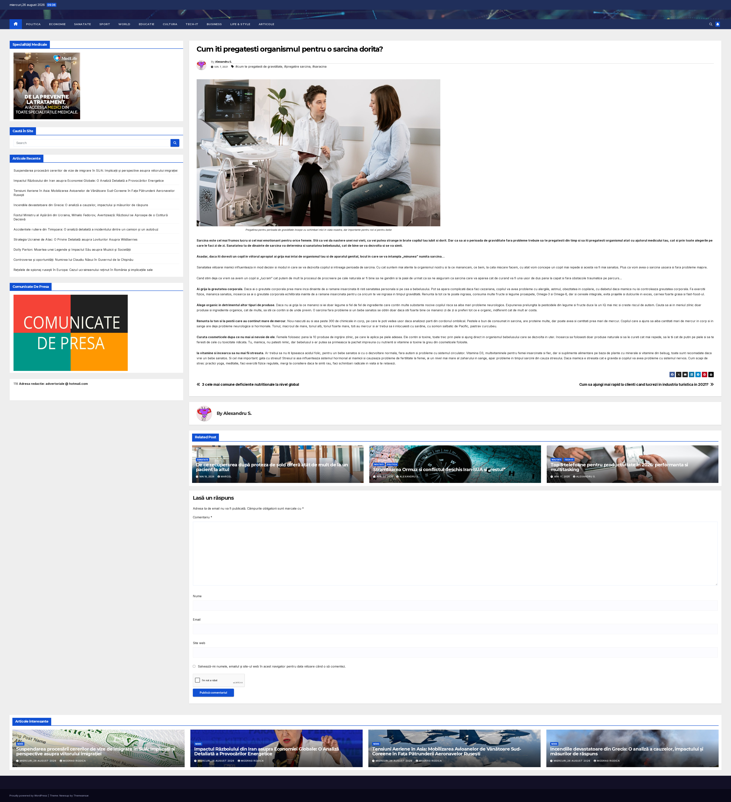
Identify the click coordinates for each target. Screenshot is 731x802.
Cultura (170, 24)
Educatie (146, 24)
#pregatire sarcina (297, 66)
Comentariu (202, 517)
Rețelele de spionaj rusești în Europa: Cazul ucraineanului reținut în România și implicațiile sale (83, 270)
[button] (710, 24)
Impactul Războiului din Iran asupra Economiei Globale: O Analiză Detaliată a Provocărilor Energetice (89, 180)
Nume (197, 596)
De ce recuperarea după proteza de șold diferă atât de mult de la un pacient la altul (272, 467)
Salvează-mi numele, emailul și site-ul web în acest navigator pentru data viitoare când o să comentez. (272, 666)
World (124, 24)
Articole (266, 24)
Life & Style (240, 24)
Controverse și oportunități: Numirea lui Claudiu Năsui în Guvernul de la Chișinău (73, 260)
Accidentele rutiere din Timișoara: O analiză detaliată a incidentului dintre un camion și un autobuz (86, 229)
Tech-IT (192, 24)
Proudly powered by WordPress (29, 795)
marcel (226, 476)
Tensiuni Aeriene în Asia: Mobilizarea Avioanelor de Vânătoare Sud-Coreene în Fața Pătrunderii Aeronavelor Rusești (446, 751)
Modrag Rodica (74, 760)
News (20, 744)
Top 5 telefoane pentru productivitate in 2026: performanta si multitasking (619, 467)
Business (214, 24)
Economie (57, 24)
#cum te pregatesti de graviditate (258, 66)
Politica (33, 24)
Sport (104, 24)
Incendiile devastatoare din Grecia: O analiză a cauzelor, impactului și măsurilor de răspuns (81, 205)
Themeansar (81, 795)
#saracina (319, 66)
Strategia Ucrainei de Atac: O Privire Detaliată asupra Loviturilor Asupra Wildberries (75, 239)
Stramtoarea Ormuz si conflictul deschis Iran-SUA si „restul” (439, 469)
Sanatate (82, 24)
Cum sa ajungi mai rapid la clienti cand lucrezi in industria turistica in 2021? (644, 384)
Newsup (64, 795)
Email (196, 619)
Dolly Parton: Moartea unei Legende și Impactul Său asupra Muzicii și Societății (72, 249)
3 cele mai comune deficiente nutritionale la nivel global (250, 384)
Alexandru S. (223, 61)
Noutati (379, 464)
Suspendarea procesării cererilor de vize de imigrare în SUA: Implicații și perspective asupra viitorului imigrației (95, 170)
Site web (199, 643)
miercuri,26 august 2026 (38, 760)
